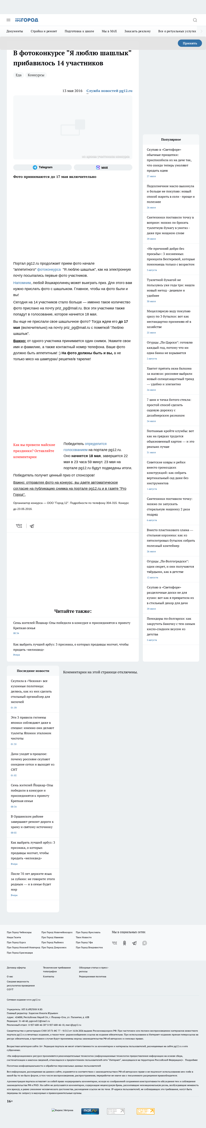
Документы (14, 31)
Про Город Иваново (52, 937)
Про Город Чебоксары (19, 932)
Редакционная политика (92, 976)
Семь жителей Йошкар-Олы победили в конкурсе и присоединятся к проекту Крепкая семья (71, 628)
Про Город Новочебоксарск (56, 932)
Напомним (22, 283)
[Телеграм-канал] (42, 167)
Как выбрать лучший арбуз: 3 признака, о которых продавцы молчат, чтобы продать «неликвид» (71, 649)
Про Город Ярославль (88, 932)
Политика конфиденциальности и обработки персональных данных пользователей (54, 1065)
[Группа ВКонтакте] (114, 943)
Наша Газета (14, 937)
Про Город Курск (16, 942)
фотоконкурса (49, 269)
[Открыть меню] (8, 20)
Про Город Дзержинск (53, 947)
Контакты (48, 976)
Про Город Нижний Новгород (23, 947)
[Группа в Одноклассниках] (124, 943)
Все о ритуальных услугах (177, 31)
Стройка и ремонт (44, 31)
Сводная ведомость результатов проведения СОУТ (21, 985)
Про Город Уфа (84, 942)
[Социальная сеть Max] (103, 167)
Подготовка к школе (79, 31)
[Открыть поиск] (195, 20)
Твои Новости (84, 937)
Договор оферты (16, 967)
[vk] (19, 526)
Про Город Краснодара (20, 952)
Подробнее (191, 1059)
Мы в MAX (109, 31)
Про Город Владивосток (89, 947)
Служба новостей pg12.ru (109, 90)
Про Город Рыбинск (52, 942)
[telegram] (33, 526)
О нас (10, 976)
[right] (201, 31)
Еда (19, 75)
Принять (190, 43)
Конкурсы (36, 75)
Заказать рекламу (138, 31)
